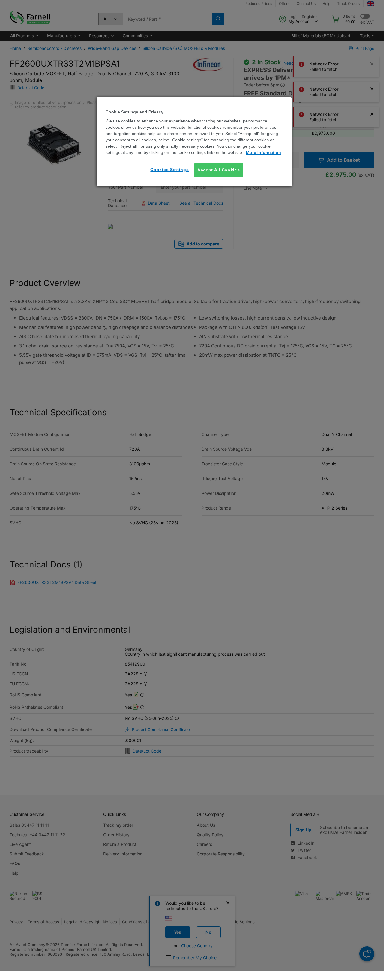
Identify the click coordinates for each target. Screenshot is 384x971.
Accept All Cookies (218, 169)
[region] (194, 141)
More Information (263, 152)
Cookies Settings (169, 169)
